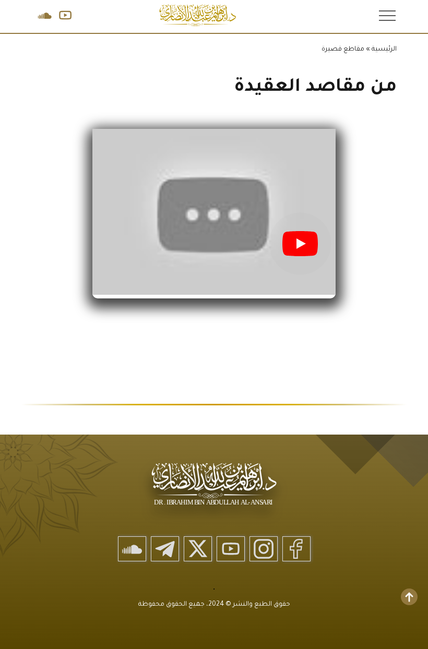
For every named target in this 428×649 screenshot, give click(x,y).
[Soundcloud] (132, 548)
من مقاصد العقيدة (315, 88)
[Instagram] (263, 548)
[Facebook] (296, 548)
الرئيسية (384, 49)
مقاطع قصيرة (343, 49)
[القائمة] (386, 15)
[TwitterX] (198, 548)
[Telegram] (165, 548)
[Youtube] (231, 548)
